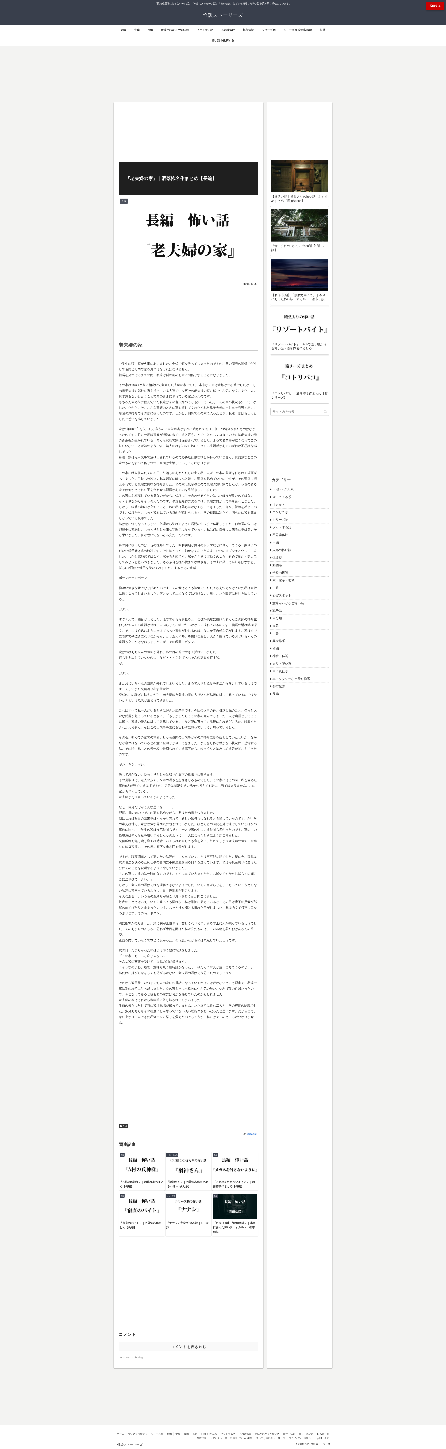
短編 (169, 1433)
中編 (177, 1433)
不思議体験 (245, 1433)
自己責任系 (323, 1433)
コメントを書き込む (188, 1346)
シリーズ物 (157, 1433)
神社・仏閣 (289, 1433)
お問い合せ (323, 1438)
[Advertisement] (223, 73)
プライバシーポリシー (301, 1438)
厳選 (195, 1433)
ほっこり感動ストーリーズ (270, 1438)
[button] (325, 412)
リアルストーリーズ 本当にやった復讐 (231, 1438)
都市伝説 (201, 1438)
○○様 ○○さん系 (209, 1433)
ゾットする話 (228, 1433)
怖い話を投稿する (137, 1433)
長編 (125, 1126)
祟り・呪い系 (306, 1433)
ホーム (120, 1433)
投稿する (435, 5)
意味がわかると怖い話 (267, 1433)
